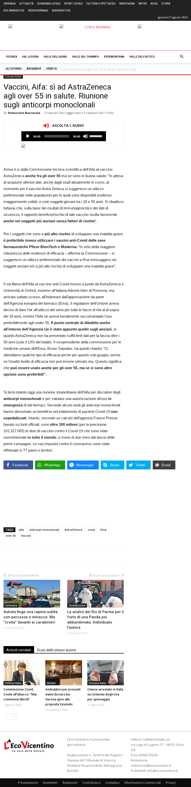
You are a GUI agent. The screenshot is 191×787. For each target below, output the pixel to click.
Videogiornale (38, 10)
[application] (63, 136)
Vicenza (11, 56)
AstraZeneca (73, 529)
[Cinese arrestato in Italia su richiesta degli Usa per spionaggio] (105, 672)
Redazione (70, 783)
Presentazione (28, 783)
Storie (165, 3)
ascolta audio (27, 136)
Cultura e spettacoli (101, 3)
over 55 (11, 535)
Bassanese (34, 68)
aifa (21, 529)
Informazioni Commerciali (142, 783)
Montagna (127, 3)
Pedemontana (114, 56)
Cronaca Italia (97, 683)
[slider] (96, 135)
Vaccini (26, 535)
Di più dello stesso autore (56, 650)
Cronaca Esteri (13, 76)
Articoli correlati (18, 650)
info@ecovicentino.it (162, 770)
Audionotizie (61, 10)
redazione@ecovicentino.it (151, 765)
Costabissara (77, 605)
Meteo (143, 3)
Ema (103, 529)
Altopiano (14, 68)
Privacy (171, 783)
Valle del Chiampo (85, 56)
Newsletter (50, 783)
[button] (182, 56)
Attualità (26, 3)
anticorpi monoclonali (44, 529)
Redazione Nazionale (24, 113)
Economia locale (48, 3)
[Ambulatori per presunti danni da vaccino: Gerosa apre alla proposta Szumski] (63, 672)
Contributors (91, 783)
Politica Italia (13, 683)
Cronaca (9, 3)
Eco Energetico (13, 10)
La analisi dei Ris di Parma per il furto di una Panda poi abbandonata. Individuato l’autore (95, 620)
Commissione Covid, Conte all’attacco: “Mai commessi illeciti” (20, 694)
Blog (154, 3)
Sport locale (73, 3)
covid (91, 529)
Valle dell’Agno (55, 56)
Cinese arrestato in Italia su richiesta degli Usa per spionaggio (105, 694)
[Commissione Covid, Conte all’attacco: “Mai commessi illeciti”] (21, 672)
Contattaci (112, 783)
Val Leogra (30, 56)
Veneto (51, 68)
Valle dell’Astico (142, 56)
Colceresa (11, 605)
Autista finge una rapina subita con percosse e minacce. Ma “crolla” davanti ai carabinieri (30, 617)
